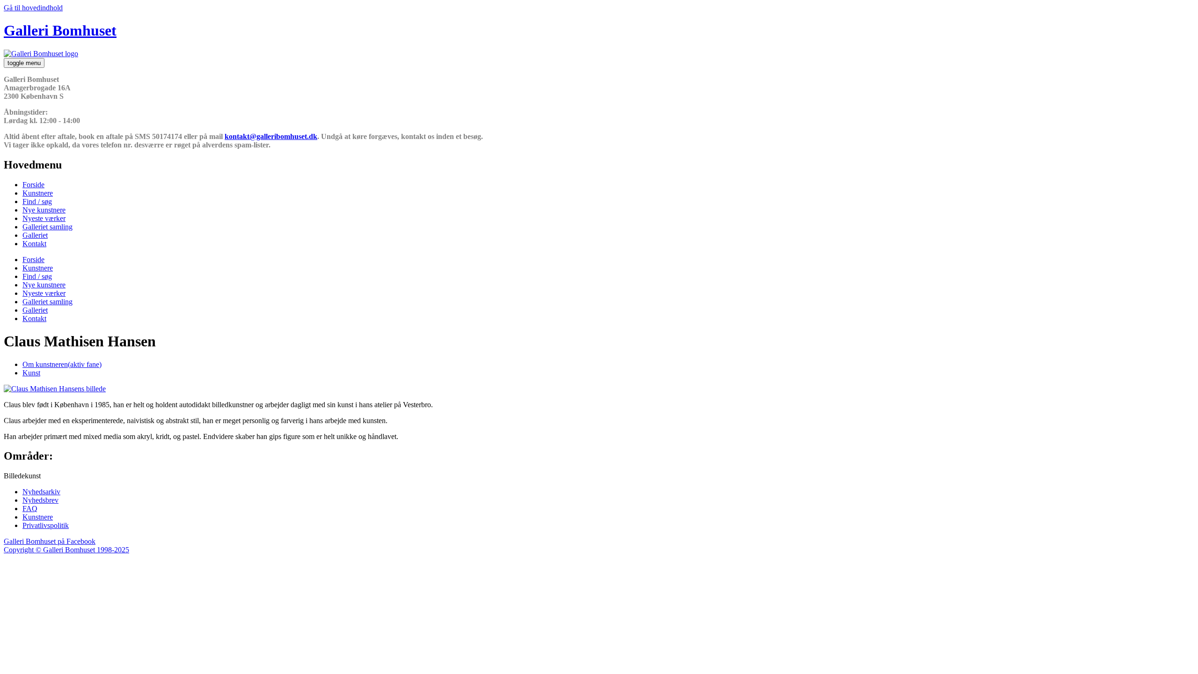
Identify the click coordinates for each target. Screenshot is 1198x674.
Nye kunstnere (44, 210)
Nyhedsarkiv (41, 492)
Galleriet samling (47, 227)
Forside (33, 185)
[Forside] (41, 54)
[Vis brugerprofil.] (55, 389)
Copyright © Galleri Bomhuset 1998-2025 (66, 550)
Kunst (31, 373)
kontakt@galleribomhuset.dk (271, 136)
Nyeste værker (44, 218)
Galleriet (35, 235)
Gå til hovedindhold (33, 8)
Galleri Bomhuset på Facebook (49, 541)
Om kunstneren (62, 364)
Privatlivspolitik (45, 525)
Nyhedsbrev (40, 500)
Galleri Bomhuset (60, 30)
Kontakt (34, 244)
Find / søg (37, 201)
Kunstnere (37, 193)
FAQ (29, 509)
